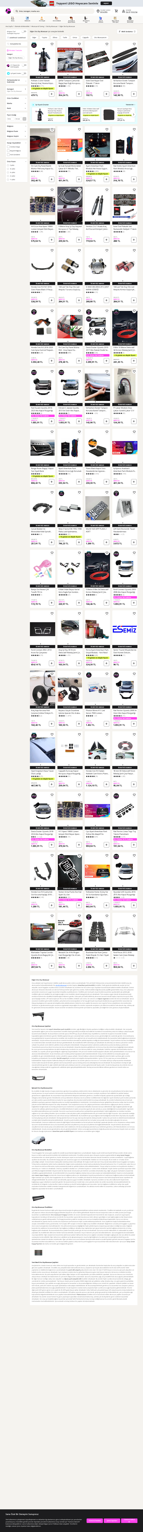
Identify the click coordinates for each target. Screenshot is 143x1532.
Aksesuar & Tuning (37, 26)
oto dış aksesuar (61, 985)
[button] (40, 74)
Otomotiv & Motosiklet (22, 26)
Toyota (44, 37)
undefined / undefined (17, 38)
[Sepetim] (116, 11)
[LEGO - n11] (71, 3)
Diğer (34, 37)
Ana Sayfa (9, 26)
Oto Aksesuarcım (100, 37)
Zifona (55, 37)
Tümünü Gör (130, 104)
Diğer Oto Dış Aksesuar (67, 26)
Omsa (75, 37)
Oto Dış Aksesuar (52, 26)
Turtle (65, 37)
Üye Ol (128, 12)
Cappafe (86, 37)
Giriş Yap (134, 12)
